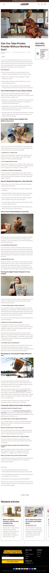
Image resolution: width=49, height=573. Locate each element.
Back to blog (25, 495)
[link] (30, 552)
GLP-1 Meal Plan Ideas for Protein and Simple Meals (34, 521)
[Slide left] (21, 543)
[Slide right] (27, 543)
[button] (4, 4)
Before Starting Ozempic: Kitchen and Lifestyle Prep (10, 521)
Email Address (6, 556)
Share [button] (3, 56)
